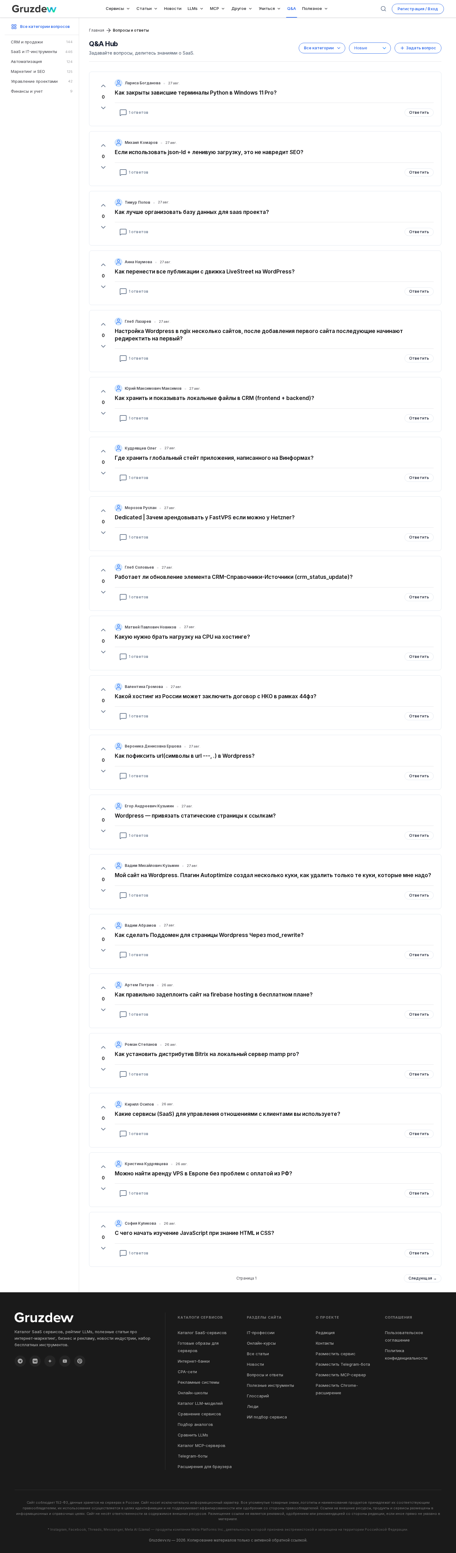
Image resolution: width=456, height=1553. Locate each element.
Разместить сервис (335, 1353)
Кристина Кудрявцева (146, 1163)
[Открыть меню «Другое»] (252, 9)
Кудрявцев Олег (141, 448)
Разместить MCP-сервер (341, 1374)
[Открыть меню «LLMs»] (203, 9)
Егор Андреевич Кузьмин (149, 806)
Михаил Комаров (141, 142)
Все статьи (258, 1353)
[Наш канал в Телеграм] (20, 1361)
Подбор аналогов (195, 1424)
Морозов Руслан (140, 507)
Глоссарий (258, 1395)
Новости (255, 1364)
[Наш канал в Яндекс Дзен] (50, 1361)
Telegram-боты (193, 1455)
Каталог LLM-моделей (200, 1403)
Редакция (325, 1332)
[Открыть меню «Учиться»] (280, 9)
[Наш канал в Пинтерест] (79, 1361)
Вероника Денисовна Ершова (153, 746)
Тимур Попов (137, 202)
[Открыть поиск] (383, 9)
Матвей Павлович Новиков (150, 627)
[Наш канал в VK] (35, 1361)
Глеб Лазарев (138, 321)
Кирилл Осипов (139, 1104)
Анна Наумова (138, 262)
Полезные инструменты (270, 1385)
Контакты (325, 1343)
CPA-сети (187, 1371)
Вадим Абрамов (140, 925)
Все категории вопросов (45, 26)
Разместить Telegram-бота (343, 1364)
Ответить (419, 112)
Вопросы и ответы (265, 1374)
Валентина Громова (144, 686)
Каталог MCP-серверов (202, 1445)
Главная (96, 30)
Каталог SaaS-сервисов (202, 1332)
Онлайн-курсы (261, 1343)
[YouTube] (64, 1361)
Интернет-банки (194, 1361)
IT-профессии (261, 1332)
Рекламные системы (198, 1382)
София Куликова (140, 1223)
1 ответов (138, 112)
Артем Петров (139, 985)
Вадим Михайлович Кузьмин (152, 865)
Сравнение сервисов (199, 1413)
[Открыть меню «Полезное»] (327, 9)
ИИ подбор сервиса (267, 1416)
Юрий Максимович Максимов (153, 388)
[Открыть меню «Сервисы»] (129, 9)
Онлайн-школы (193, 1392)
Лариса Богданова (142, 83)
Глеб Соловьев (139, 567)
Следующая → (423, 1278)
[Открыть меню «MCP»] (224, 9)
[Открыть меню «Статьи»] (157, 9)
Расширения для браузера (205, 1466)
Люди (252, 1406)
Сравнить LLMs (193, 1434)
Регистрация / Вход (418, 8)
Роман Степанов (141, 1044)
